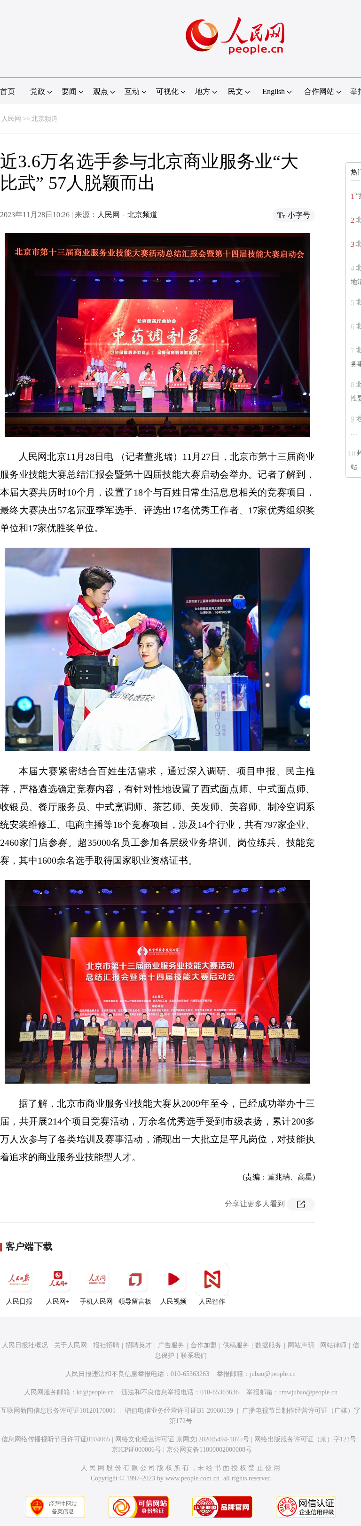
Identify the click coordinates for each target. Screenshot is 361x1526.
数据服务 (268, 1345)
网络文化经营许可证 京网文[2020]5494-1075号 (182, 1439)
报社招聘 (106, 1345)
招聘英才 (139, 1345)
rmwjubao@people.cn (308, 1392)
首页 (7, 91)
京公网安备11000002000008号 (209, 1449)
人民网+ (58, 1301)
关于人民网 (70, 1345)
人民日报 (19, 1301)
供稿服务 (236, 1345)
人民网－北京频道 (127, 215)
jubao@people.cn (273, 1373)
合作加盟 (203, 1345)
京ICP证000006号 (136, 1449)
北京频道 (44, 118)
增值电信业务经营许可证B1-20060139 (179, 1410)
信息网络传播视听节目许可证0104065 (55, 1439)
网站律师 (333, 1345)
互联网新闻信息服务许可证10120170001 (58, 1410)
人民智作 (212, 1301)
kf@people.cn (95, 1392)
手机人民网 (96, 1301)
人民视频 (173, 1301)
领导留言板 (134, 1301)
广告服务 (171, 1345)
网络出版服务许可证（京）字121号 (305, 1439)
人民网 (11, 118)
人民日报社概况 (25, 1345)
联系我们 (193, 1355)
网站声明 (301, 1345)
